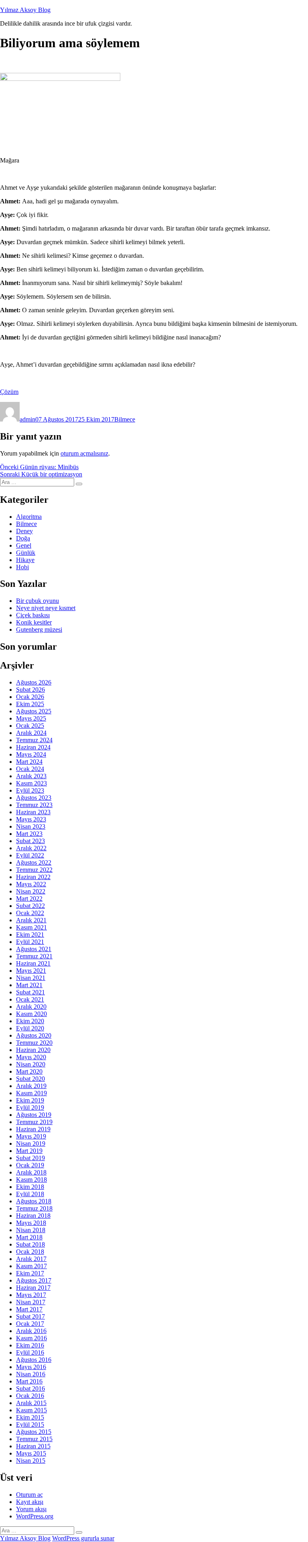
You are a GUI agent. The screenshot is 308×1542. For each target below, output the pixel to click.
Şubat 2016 (30, 1388)
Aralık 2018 (31, 1172)
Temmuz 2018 (34, 1208)
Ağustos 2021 (33, 949)
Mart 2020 (29, 1071)
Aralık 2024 (31, 732)
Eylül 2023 (30, 790)
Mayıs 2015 (31, 1453)
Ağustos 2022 (33, 862)
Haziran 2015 (33, 1446)
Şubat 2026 (30, 689)
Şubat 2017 (30, 1316)
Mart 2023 (29, 833)
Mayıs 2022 (31, 884)
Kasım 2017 (31, 1266)
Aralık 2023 (31, 776)
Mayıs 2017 (31, 1294)
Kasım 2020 (31, 1013)
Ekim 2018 (30, 1186)
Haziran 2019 (33, 1129)
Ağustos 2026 (33, 682)
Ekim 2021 (30, 934)
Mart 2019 (29, 1150)
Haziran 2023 (33, 812)
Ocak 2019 (30, 1165)
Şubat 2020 (30, 1078)
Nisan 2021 (30, 977)
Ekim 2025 (30, 704)
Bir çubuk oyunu (37, 600)
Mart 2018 (29, 1237)
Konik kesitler (34, 622)
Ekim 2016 (30, 1345)
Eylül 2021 (30, 941)
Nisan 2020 (30, 1064)
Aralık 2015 (31, 1402)
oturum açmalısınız (84, 453)
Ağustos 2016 (33, 1359)
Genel (23, 545)
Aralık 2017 (31, 1258)
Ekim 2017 (30, 1273)
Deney (24, 531)
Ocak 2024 (30, 768)
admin (27, 419)
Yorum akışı (31, 1509)
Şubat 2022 (30, 905)
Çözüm (9, 391)
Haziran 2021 (33, 963)
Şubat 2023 (30, 840)
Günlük (25, 552)
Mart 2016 (29, 1381)
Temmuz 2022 (34, 869)
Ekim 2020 (30, 1021)
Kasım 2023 (31, 783)
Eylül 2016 (30, 1352)
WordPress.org (34, 1516)
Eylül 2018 (30, 1194)
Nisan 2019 (30, 1143)
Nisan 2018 (30, 1230)
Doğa (23, 538)
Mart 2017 (29, 1309)
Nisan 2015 (30, 1460)
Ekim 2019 (30, 1100)
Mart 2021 (29, 985)
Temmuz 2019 (34, 1121)
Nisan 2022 (30, 891)
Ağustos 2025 (33, 711)
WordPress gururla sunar (83, 1538)
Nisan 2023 (30, 826)
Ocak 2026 (30, 696)
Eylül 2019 (30, 1107)
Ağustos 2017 (33, 1280)
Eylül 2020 (30, 1028)
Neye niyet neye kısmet (45, 607)
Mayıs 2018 (31, 1222)
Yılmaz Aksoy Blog (25, 9)
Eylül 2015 (30, 1424)
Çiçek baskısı (33, 615)
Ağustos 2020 (33, 1035)
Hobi (22, 567)
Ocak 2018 (30, 1251)
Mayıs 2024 (31, 754)
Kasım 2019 (31, 1093)
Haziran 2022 (33, 876)
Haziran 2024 (33, 747)
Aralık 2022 (31, 848)
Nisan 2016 (30, 1374)
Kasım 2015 (31, 1410)
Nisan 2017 (30, 1302)
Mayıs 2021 (31, 970)
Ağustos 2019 (33, 1114)
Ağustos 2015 (33, 1431)
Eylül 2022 (30, 855)
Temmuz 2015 (34, 1439)
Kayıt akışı (29, 1501)
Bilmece (124, 419)
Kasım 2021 (31, 927)
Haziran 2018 (33, 1215)
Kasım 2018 (31, 1179)
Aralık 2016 (31, 1330)
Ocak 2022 (30, 913)
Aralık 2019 (31, 1085)
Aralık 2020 (31, 1006)
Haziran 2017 (33, 1287)
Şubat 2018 (30, 1244)
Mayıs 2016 (31, 1366)
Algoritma (29, 516)
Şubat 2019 (30, 1157)
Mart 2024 (29, 761)
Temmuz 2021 (34, 956)
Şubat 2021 (30, 992)
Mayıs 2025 (31, 718)
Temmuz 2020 (34, 1042)
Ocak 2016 (30, 1395)
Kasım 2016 (31, 1338)
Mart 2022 (29, 898)
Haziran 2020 (33, 1049)
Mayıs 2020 (31, 1057)
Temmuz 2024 (34, 740)
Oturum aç (29, 1494)
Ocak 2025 (30, 725)
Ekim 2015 (30, 1417)
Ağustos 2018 (33, 1201)
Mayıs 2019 (31, 1136)
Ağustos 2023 (33, 797)
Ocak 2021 (30, 999)
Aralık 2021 (31, 920)
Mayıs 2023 (31, 819)
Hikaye (25, 559)
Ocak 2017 (30, 1323)
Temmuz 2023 (34, 804)
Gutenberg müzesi (39, 629)
